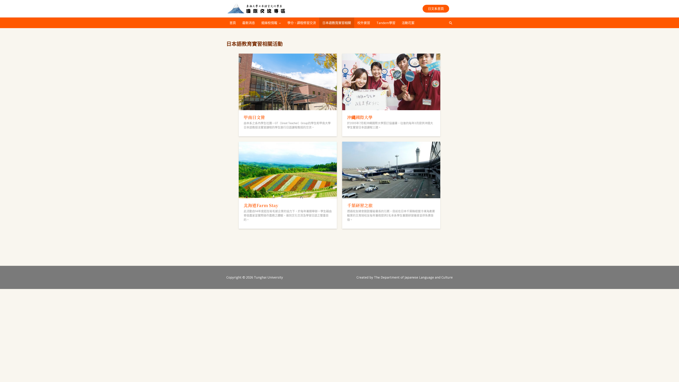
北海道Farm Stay (261, 205)
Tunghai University (268, 277)
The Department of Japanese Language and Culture (413, 277)
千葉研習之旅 (360, 205)
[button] (436, 9)
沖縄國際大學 (360, 117)
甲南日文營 (254, 117)
